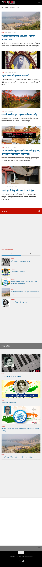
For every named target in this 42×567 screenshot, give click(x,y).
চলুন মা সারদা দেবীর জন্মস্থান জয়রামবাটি (15, 75)
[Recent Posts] (11, 253)
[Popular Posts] (30, 253)
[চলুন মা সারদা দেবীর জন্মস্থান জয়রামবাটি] (21, 60)
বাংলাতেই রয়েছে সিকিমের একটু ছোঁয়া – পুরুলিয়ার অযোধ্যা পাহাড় (17, 457)
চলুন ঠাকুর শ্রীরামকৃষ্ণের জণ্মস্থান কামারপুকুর (18, 190)
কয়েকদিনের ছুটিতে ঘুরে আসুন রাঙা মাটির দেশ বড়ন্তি (19, 114)
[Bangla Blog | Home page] (10, 2)
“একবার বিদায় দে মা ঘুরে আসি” (18, 271)
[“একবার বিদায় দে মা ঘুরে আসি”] (6, 272)
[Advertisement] (17, 230)
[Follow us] (36, 211)
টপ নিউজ (12, 259)
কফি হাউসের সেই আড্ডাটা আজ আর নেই (20, 261)
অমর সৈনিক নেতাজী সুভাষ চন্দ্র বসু (19, 302)
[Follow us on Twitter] (39, 211)
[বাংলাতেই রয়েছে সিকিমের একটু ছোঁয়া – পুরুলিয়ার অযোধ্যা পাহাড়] (21, 21)
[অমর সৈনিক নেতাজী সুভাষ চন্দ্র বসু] (6, 303)
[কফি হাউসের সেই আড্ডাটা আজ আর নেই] (6, 262)
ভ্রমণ (3, 32)
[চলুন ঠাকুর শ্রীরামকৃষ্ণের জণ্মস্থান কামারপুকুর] (21, 175)
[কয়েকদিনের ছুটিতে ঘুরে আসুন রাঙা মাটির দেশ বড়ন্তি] (21, 99)
